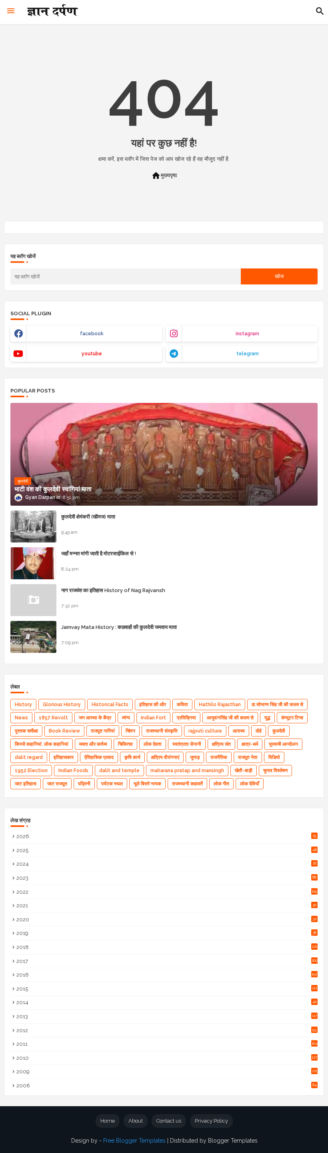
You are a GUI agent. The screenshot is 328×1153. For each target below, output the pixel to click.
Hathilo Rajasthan (220, 704)
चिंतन (130, 731)
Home (107, 1121)
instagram (247, 333)
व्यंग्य (126, 718)
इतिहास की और (152, 704)
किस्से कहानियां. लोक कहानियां (41, 744)
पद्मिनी (84, 784)
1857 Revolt (53, 718)
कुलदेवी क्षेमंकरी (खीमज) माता (88, 517)
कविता (182, 704)
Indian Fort (153, 718)
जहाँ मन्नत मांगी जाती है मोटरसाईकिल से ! (98, 553)
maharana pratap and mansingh (187, 770)
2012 (166, 1030)
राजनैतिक (218, 757)
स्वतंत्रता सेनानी (186, 744)
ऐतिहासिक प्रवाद (99, 757)
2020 (166, 920)
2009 (166, 1072)
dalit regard (29, 757)
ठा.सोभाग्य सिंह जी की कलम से (277, 704)
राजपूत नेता (248, 757)
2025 (166, 850)
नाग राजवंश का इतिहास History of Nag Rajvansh (113, 590)
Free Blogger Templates (134, 1140)
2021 (166, 906)
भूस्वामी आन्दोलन (283, 744)
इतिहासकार (64, 757)
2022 (166, 892)
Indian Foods (73, 770)
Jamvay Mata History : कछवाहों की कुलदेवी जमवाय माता (119, 627)
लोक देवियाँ (249, 784)
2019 (166, 933)
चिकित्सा (125, 744)
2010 (166, 1058)
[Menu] (11, 11)
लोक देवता (153, 744)
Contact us (168, 1121)
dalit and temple (119, 770)
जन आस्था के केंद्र (95, 718)
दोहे (259, 731)
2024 (166, 864)
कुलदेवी (278, 731)
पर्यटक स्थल (112, 784)
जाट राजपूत (57, 784)
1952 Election (31, 770)
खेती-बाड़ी (243, 770)
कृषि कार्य (132, 757)
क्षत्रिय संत (221, 744)
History (23, 704)
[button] (320, 11)
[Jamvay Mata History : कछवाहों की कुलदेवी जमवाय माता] (33, 637)
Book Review (64, 731)
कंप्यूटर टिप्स (292, 718)
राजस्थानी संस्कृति (162, 731)
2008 (166, 1086)
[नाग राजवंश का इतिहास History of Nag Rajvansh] (33, 600)
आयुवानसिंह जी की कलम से (230, 718)
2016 (166, 975)
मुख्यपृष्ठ (164, 175)
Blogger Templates (233, 1140)
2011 (167, 1044)
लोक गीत (221, 784)
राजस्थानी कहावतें (187, 784)
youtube (92, 353)
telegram (247, 353)
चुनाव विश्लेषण (275, 770)
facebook (92, 333)
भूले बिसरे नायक (147, 784)
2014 (166, 1002)
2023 (166, 878)
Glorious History (62, 704)
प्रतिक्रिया (186, 718)
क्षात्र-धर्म (250, 744)
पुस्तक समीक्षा (26, 731)
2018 (166, 947)
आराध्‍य (239, 731)
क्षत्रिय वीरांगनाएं (165, 757)
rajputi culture (205, 731)
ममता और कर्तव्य (93, 744)
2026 (166, 836)
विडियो (274, 757)
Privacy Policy (211, 1121)
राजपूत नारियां (103, 731)
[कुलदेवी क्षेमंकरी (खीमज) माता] (33, 526)
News (21, 718)
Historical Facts (110, 704)
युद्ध (267, 718)
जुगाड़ (195, 757)
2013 (166, 1016)
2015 (166, 989)
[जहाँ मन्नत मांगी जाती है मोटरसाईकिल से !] (33, 563)
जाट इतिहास (25, 784)
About (135, 1121)
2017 (167, 961)
